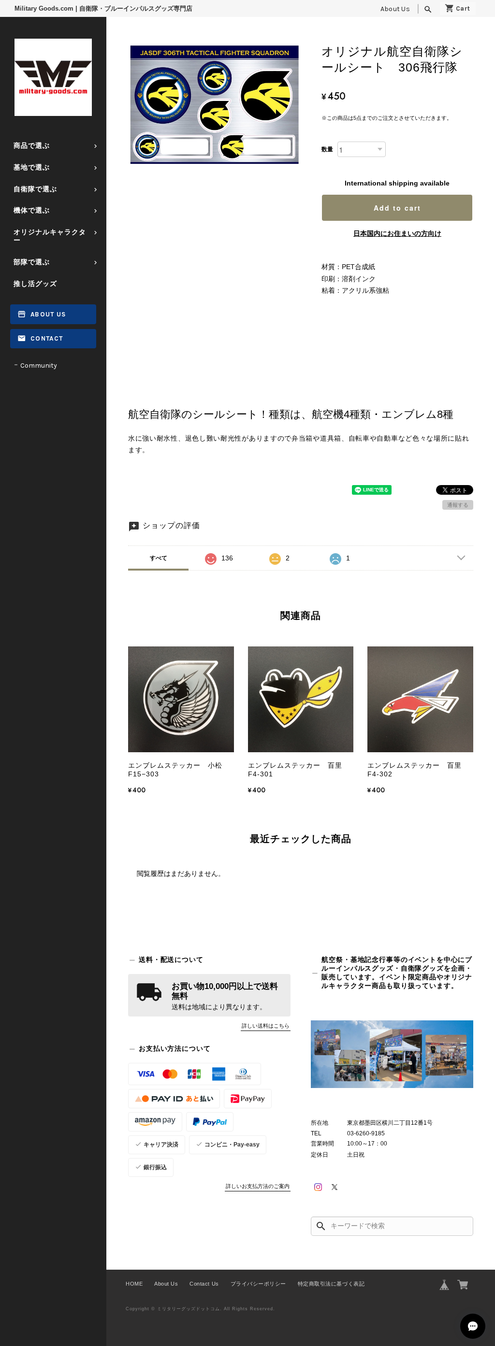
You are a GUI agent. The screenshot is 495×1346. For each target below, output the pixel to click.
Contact (46, 338)
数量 (327, 149)
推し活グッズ (35, 284)
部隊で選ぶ (32, 262)
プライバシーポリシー (258, 1284)
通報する (457, 505)
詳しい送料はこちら (266, 1026)
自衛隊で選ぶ (35, 189)
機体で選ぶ (32, 210)
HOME (134, 1284)
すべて (158, 558)
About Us (395, 9)
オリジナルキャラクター (50, 236)
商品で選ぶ (32, 146)
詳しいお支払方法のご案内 (258, 1186)
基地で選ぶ (32, 167)
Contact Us (203, 1284)
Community (38, 365)
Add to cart (397, 208)
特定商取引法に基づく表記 (331, 1284)
